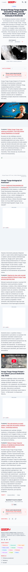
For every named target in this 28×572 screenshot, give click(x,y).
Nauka (17, 552)
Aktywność (13, 545)
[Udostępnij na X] (12, 519)
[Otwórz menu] (25, 2)
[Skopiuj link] (15, 519)
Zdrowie (13, 547)
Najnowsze (5, 545)
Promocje (18, 550)
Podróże (5, 550)
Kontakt (5, 562)
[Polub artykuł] (22, 41)
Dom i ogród (21, 545)
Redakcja (5, 560)
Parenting (20, 547)
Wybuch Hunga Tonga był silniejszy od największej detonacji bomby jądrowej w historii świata (12, 444)
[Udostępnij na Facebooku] (9, 519)
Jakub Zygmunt (12, 40)
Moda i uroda (6, 547)
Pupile (11, 552)
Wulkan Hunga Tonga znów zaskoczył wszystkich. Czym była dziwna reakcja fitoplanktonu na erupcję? (12, 131)
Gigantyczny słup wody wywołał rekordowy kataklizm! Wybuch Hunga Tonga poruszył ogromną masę (13, 277)
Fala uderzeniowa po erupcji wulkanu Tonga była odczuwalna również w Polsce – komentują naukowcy (13, 425)
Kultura (11, 550)
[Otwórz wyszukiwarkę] (23, 2)
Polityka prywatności (8, 558)
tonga (18, 495)
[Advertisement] (14, 217)
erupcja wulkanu (11, 495)
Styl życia (5, 552)
